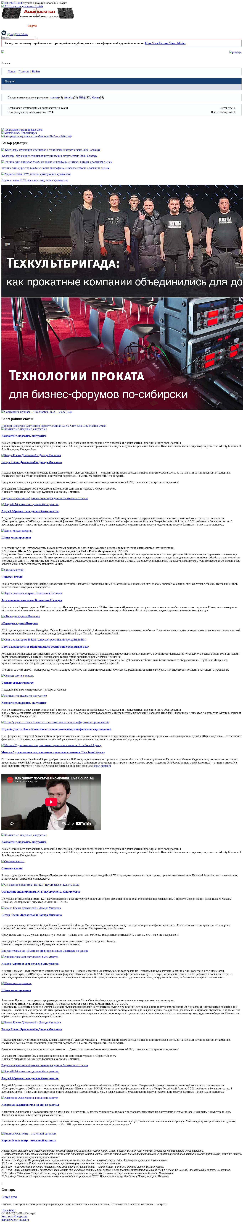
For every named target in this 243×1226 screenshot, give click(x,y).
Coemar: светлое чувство (17, 682)
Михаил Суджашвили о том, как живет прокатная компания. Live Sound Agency (53, 752)
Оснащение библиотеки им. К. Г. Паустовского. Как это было (40, 891)
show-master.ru (102, 765)
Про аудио (19, 425)
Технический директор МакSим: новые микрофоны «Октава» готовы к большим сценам (55, 167)
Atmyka (68, 97)
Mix (80, 425)
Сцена (66, 425)
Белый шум (9, 1196)
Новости (7, 425)
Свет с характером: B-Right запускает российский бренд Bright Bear (45, 646)
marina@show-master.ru (15, 1219)
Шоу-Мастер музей (94, 425)
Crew (73, 425)
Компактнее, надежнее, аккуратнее (23, 435)
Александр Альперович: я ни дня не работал (30, 1104)
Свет (29, 425)
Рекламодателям (78, 25)
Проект (45, 425)
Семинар (56, 425)
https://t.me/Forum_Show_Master (165, 43)
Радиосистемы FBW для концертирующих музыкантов (34, 180)
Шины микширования (16, 537)
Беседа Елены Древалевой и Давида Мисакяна (31, 462)
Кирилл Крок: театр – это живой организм (28, 1140)
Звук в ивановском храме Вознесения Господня (31, 600)
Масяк (95, 97)
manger (54, 97)
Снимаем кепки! (12, 576)
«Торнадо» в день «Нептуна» (19, 623)
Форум (32, 25)
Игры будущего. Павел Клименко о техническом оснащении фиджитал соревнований (56, 729)
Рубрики (17, 25)
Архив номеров (52, 25)
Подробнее (8, 1210)
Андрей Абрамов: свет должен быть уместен (30, 511)
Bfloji (82, 97)
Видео (36, 425)
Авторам (100, 25)
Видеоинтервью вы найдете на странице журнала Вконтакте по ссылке (44, 498)
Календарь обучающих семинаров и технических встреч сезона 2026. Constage (49, 155)
